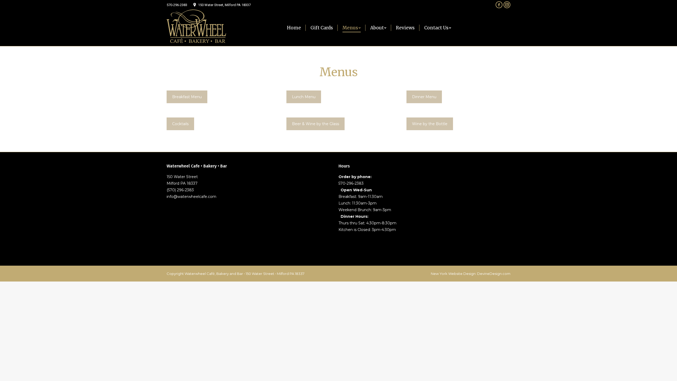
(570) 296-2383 (180, 190)
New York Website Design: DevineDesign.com (470, 273)
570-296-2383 (177, 5)
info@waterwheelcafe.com (191, 196)
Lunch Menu (303, 96)
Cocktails (180, 123)
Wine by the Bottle (429, 123)
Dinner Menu (424, 96)
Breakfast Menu (187, 96)
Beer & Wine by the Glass (315, 123)
